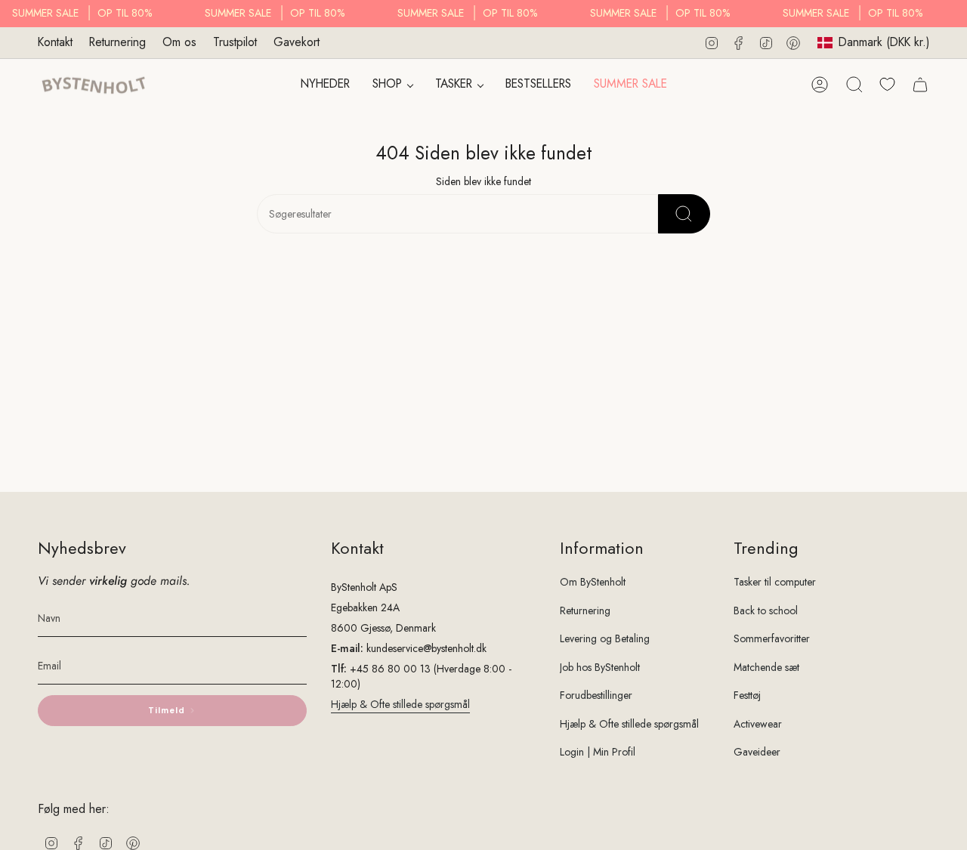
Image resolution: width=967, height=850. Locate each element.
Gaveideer (757, 751)
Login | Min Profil (597, 751)
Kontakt (55, 42)
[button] (392, 85)
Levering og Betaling (605, 638)
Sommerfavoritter (772, 638)
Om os (179, 42)
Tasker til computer (775, 581)
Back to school (766, 610)
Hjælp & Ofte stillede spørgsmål (400, 704)
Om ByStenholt (593, 581)
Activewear (758, 723)
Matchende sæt (766, 667)
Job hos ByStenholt (600, 667)
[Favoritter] (887, 84)
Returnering (117, 42)
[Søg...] (684, 213)
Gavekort (296, 42)
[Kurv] (920, 84)
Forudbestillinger (596, 695)
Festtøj (747, 695)
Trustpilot (235, 42)
